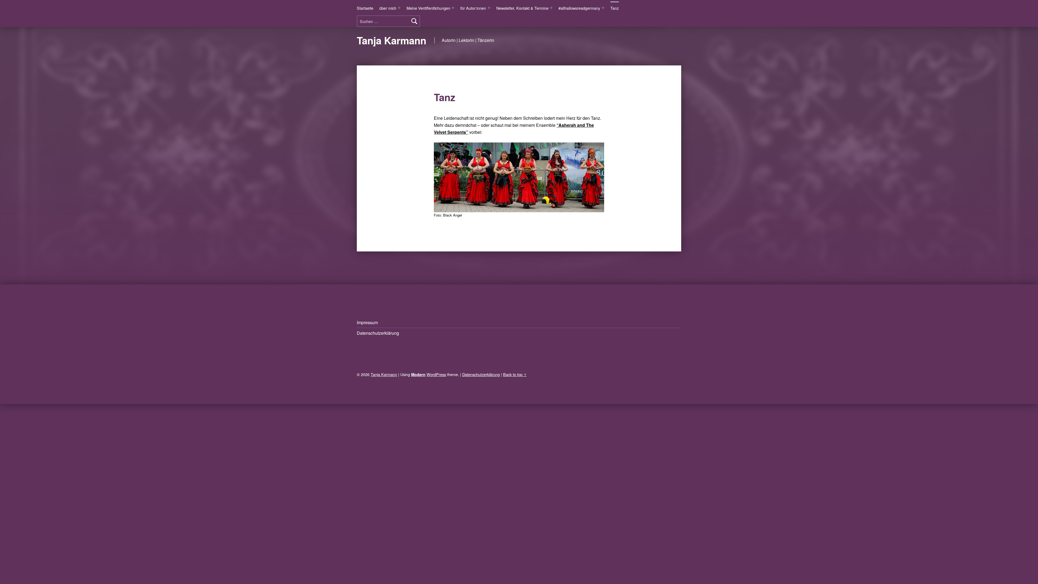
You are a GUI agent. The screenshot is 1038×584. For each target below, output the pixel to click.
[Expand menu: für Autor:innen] (489, 7)
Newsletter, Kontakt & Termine (522, 8)
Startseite (365, 8)
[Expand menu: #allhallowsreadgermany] (603, 7)
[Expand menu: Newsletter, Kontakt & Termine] (551, 7)
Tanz (614, 8)
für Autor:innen (473, 8)
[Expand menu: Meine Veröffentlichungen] (453, 7)
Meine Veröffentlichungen (428, 8)
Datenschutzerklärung (378, 333)
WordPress (436, 374)
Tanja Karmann (391, 40)
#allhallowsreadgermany (579, 8)
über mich (387, 8)
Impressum (367, 322)
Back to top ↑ (515, 374)
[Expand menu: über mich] (399, 7)
